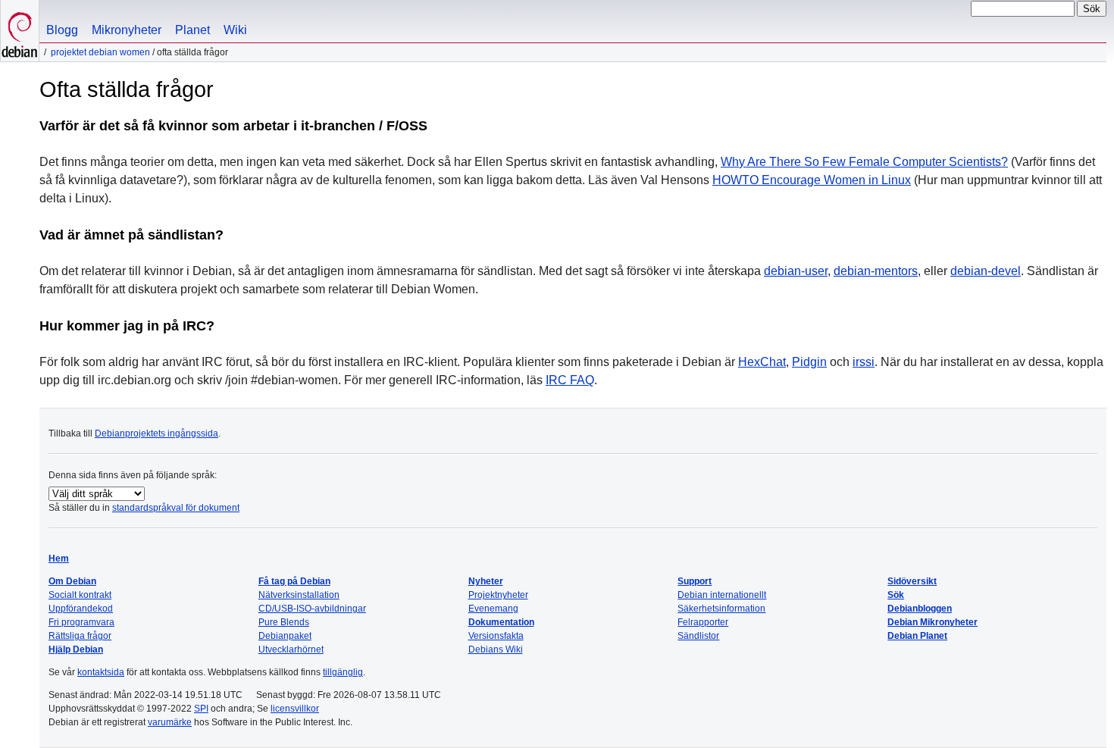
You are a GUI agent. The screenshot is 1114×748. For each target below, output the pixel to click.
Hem (59, 558)
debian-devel (985, 270)
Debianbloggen (919, 608)
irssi (864, 361)
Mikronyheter (126, 29)
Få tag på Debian (294, 581)
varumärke (170, 722)
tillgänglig (343, 672)
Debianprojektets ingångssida (156, 433)
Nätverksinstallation (299, 595)
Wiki (235, 29)
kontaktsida (100, 672)
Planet (192, 29)
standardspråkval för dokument (175, 507)
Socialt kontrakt (80, 595)
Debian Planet (917, 636)
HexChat (762, 361)
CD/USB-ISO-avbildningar (312, 608)
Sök (895, 595)
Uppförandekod (81, 608)
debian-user (796, 270)
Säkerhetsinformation (721, 608)
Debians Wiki (495, 649)
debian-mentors (876, 270)
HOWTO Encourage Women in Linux (811, 180)
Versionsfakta (496, 636)
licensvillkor (295, 708)
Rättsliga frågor (80, 636)
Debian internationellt (721, 595)
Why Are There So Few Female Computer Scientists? (864, 161)
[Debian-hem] (20, 30)
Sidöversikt (912, 581)
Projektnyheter (498, 595)
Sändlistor (698, 636)
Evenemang (493, 608)
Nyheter (485, 581)
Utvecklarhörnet (291, 649)
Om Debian (72, 581)
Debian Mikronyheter (932, 622)
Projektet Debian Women (100, 52)
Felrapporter (702, 622)
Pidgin (809, 361)
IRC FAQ (570, 380)
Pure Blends (283, 622)
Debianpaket (284, 636)
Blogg (62, 29)
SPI (201, 708)
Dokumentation (501, 622)
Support (694, 581)
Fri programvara (81, 622)
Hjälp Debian (76, 649)
